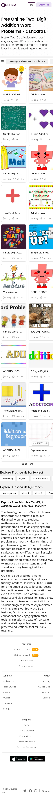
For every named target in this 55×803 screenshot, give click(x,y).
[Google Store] (36, 758)
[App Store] (18, 758)
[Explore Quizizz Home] (8, 5)
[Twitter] (24, 790)
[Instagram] (35, 790)
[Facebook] (30, 790)
